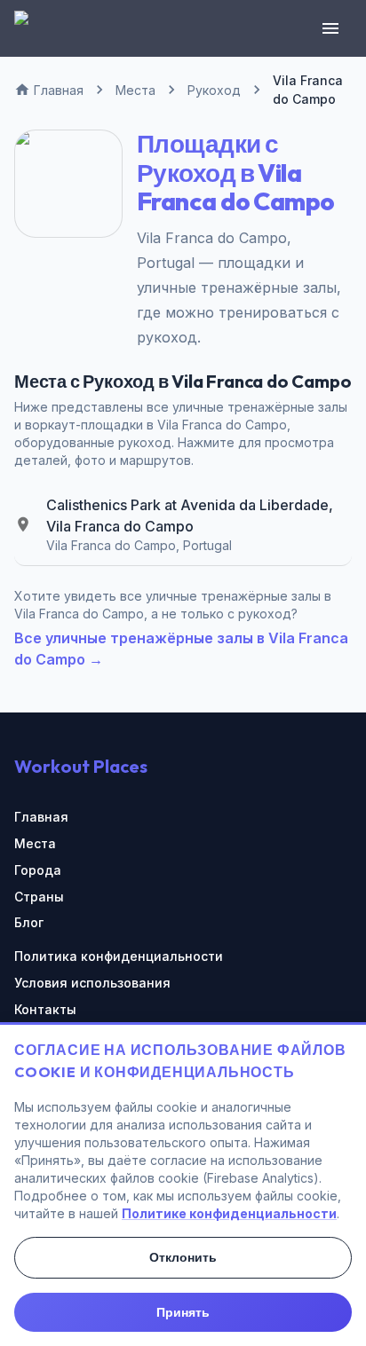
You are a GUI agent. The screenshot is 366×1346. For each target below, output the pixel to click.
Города (37, 870)
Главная (41, 816)
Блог (29, 922)
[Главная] (32, 28)
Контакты (45, 1009)
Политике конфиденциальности (229, 1213)
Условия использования (92, 982)
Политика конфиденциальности (118, 956)
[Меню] (330, 28)
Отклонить (183, 1257)
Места (35, 843)
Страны (39, 896)
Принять (183, 1312)
